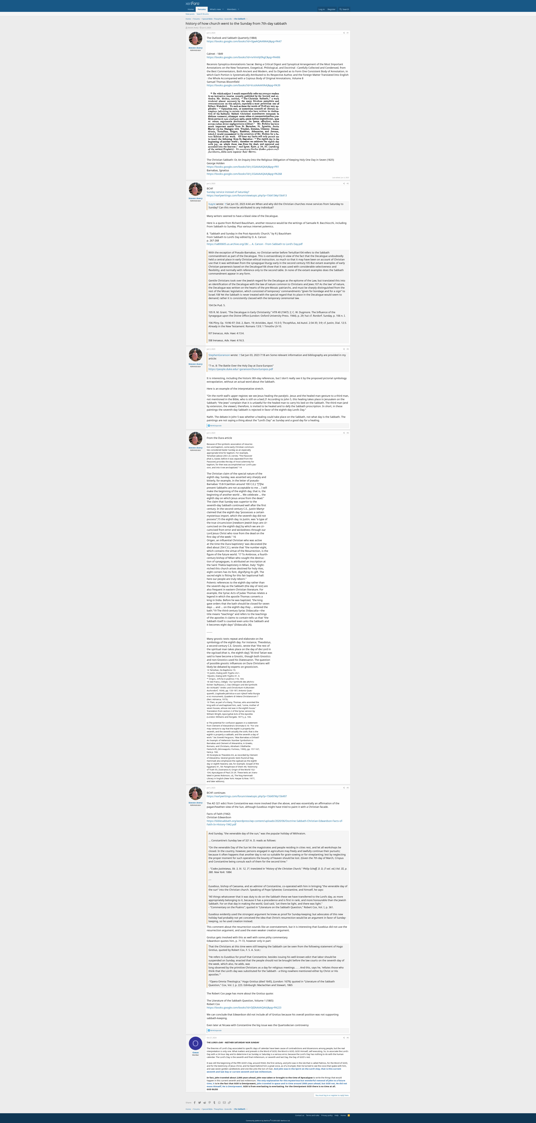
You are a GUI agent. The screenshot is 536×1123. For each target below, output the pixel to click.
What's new (215, 9)
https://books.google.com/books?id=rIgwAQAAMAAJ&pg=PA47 (244, 41)
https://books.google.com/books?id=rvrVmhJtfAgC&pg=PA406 (243, 57)
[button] (223, 9)
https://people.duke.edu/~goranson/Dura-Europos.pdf (241, 369)
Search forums (203, 14)
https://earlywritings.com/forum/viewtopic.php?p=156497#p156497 (247, 796)
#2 (348, 183)
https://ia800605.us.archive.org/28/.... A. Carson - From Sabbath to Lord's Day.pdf (254, 244)
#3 (348, 349)
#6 (348, 1038)
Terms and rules (312, 1115)
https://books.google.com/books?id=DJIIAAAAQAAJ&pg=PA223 (244, 1007)
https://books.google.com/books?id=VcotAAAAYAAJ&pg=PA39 (243, 85)
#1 (348, 33)
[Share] (344, 33)
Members (231, 9)
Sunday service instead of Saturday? (228, 192)
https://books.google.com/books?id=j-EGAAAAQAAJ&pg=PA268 (244, 173)
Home (191, 9)
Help (336, 1115)
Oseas (195, 1052)
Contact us (299, 1115)
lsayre (212, 204)
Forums (202, 9)
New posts (190, 14)
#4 (348, 433)
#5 (348, 788)
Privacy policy (327, 1115)
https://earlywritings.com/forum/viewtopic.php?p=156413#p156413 (247, 195)
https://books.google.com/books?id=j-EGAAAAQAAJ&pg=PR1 (243, 166)
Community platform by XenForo (268, 1121)
